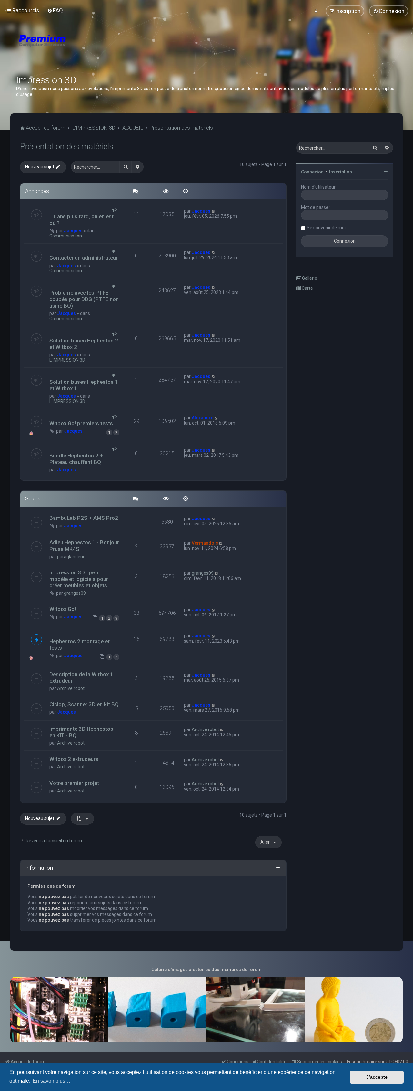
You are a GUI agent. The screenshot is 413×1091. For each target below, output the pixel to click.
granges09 (75, 593)
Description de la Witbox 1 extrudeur (81, 677)
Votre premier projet (74, 783)
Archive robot (71, 688)
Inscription (340, 171)
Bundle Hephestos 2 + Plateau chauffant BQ (76, 458)
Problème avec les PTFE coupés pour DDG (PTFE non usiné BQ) (84, 299)
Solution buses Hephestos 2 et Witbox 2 (83, 343)
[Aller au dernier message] (213, 211)
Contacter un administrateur (83, 258)
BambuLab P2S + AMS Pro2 (83, 518)
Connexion (312, 171)
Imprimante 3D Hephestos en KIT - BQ (81, 732)
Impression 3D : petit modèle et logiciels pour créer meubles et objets (78, 579)
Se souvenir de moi (326, 227)
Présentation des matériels (67, 146)
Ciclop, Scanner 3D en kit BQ (84, 704)
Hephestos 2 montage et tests (79, 644)
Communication (65, 235)
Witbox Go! (62, 609)
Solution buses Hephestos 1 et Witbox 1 (83, 385)
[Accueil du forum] (80, 48)
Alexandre (202, 417)
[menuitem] (55, 10)
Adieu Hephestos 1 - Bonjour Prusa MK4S (84, 545)
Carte (307, 288)
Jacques (73, 230)
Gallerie (309, 278)
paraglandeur (71, 556)
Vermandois (205, 543)
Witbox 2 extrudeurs (73, 759)
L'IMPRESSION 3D (67, 359)
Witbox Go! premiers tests (81, 423)
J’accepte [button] (377, 1077)
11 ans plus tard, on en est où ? (81, 219)
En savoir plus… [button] (51, 1081)
